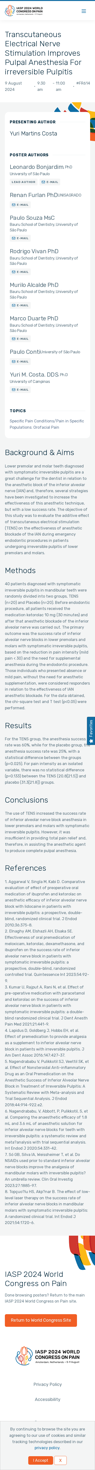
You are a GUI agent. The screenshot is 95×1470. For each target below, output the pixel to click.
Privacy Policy (47, 1384)
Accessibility (47, 1399)
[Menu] (83, 10)
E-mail (52, 182)
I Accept (40, 1460)
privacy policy (47, 1448)
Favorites (91, 728)
